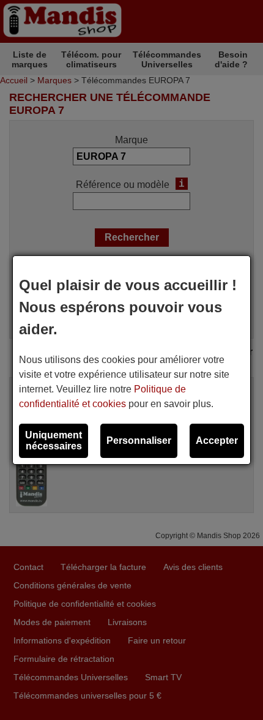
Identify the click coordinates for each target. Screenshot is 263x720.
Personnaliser (138, 440)
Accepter (217, 440)
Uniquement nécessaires (53, 440)
